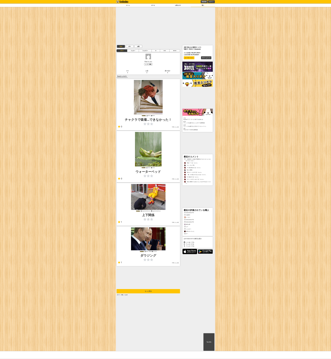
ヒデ (187, 226)
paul (126, 294)
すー (187, 233)
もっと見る (148, 291)
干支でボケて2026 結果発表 (190, 129)
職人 (203, 5)
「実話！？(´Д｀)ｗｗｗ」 (192, 163)
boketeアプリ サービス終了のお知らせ (193, 118)
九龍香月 (188, 215)
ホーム (128, 5)
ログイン (211, 1)
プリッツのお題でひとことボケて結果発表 (194, 122)
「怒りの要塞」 (189, 170)
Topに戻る (209, 342)
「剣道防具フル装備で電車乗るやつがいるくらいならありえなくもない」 (198, 159)
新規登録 (204, 1)
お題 (138, 46)
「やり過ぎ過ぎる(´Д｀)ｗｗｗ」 (193, 167)
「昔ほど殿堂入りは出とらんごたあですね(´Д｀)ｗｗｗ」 (198, 182)
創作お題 (188, 224)
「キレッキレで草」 (190, 165)
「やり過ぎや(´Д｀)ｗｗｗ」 (192, 177)
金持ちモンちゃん (190, 231)
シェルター (188, 229)
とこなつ (188, 217)
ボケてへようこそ (206, 57)
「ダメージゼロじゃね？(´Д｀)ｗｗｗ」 (195, 179)
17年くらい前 (175, 127)
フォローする (189, 244)
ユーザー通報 (148, 64)
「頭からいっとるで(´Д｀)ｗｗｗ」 (194, 172)
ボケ (129, 46)
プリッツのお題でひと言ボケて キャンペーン (194, 125)
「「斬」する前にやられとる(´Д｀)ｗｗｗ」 (196, 174)
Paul (121, 46)
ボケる (153, 5)
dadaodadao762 (190, 212)
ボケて (118, 294)
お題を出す (178, 5)
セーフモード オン (189, 57)
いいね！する (189, 242)
